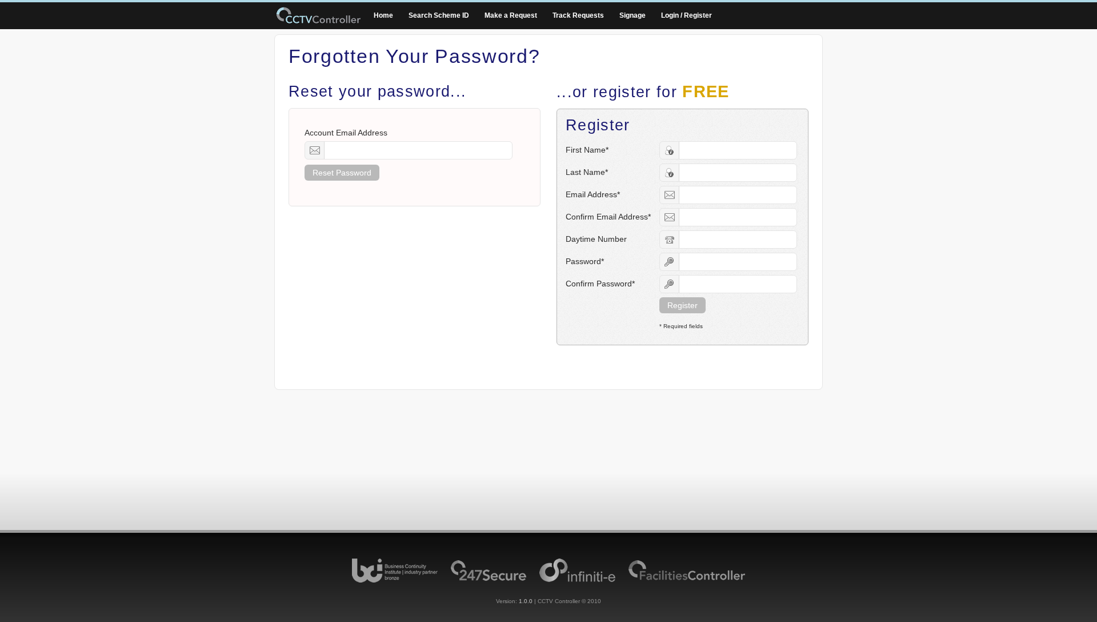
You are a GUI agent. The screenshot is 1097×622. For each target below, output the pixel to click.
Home (383, 15)
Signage (632, 15)
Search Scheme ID (439, 15)
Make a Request (511, 15)
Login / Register (686, 15)
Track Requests (578, 15)
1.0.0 (526, 601)
